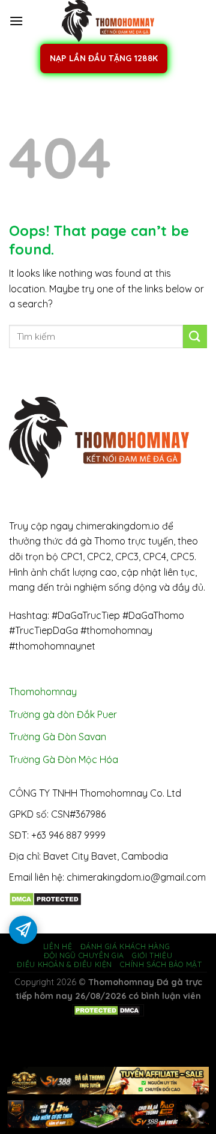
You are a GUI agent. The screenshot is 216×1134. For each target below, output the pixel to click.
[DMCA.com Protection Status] (45, 898)
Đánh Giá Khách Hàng (125, 946)
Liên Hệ (57, 946)
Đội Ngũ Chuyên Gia (84, 955)
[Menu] (16, 20)
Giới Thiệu (152, 955)
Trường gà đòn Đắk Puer (63, 714)
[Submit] (195, 336)
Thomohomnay (43, 692)
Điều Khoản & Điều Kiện (64, 964)
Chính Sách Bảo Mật (161, 964)
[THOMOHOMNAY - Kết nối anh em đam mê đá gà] (108, 21)
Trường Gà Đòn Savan (57, 737)
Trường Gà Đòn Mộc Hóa (63, 759)
